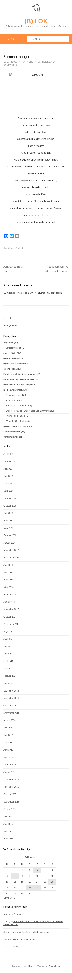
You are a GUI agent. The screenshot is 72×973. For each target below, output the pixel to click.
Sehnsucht (18, 914)
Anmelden (8, 318)
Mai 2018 (7, 572)
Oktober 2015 (9, 794)
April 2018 (8, 580)
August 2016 (9, 720)
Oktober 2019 (9, 506)
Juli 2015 (7, 816)
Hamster (7, 271)
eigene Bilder (10, 353)
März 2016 (8, 757)
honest (15, 947)
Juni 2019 (8, 513)
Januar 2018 (9, 602)
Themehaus (54, 966)
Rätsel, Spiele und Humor (16, 426)
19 (52, 882)
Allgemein (8, 342)
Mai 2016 (7, 742)
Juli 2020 (7, 469)
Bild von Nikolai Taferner (56, 271)
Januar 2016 (9, 772)
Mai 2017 (7, 654)
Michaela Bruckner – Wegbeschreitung (31, 932)
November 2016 (11, 698)
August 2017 (9, 631)
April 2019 (8, 520)
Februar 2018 (9, 594)
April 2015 (8, 838)
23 (29, 888)
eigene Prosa (10, 369)
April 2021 (8, 454)
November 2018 (11, 550)
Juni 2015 (8, 824)
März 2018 (8, 587)
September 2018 (11, 557)
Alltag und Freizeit (14, 395)
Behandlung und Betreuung (19, 405)
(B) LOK (36, 21)
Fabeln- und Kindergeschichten (18, 379)
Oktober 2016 (9, 705)
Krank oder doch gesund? (25, 939)
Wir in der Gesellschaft (16, 421)
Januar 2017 (9, 683)
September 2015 (11, 802)
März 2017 (8, 668)
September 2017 (11, 624)
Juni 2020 (8, 476)
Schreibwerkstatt (13, 348)
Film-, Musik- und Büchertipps (18, 384)
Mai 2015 (7, 831)
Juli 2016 (7, 727)
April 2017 (8, 661)
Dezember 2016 (11, 691)
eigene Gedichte (16, 248)
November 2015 (11, 787)
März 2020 (8, 491)
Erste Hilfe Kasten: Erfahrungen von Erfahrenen (28, 411)
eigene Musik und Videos (15, 363)
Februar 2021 (9, 461)
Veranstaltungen (11, 437)
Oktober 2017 (9, 617)
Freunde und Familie (15, 416)
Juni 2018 (8, 565)
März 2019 (8, 528)
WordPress (29, 966)
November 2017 (11, 609)
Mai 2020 (7, 483)
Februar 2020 (9, 498)
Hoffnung (27, 62)
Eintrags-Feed (10, 325)
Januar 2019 (9, 543)
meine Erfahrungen (13, 390)
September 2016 (11, 713)
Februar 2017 (9, 676)
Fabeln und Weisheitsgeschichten (20, 374)
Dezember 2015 (11, 779)
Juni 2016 (8, 735)
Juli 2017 (7, 639)
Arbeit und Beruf (13, 400)
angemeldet (18, 293)
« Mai (6, 898)
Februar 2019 (9, 535)
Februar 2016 (9, 765)
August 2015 (9, 809)
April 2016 (8, 750)
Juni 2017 (8, 646)
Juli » (12, 898)
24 (37, 888)
